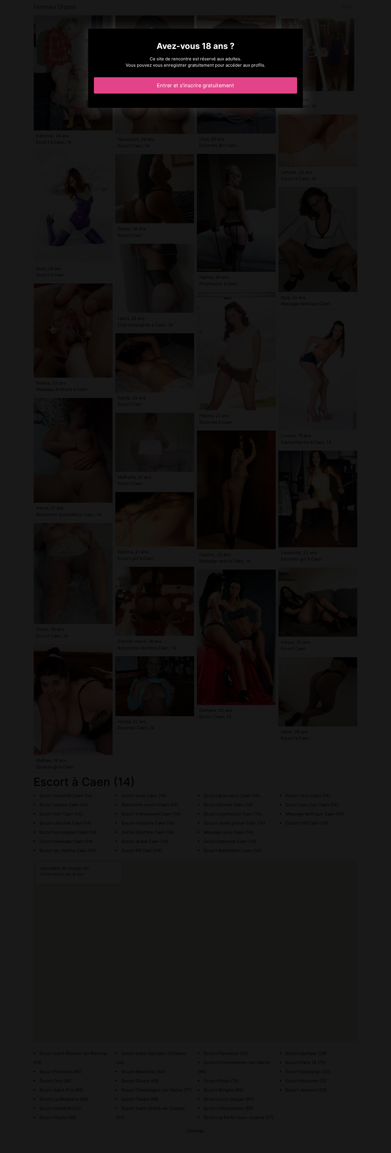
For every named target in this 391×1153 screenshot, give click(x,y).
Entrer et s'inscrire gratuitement (195, 85)
